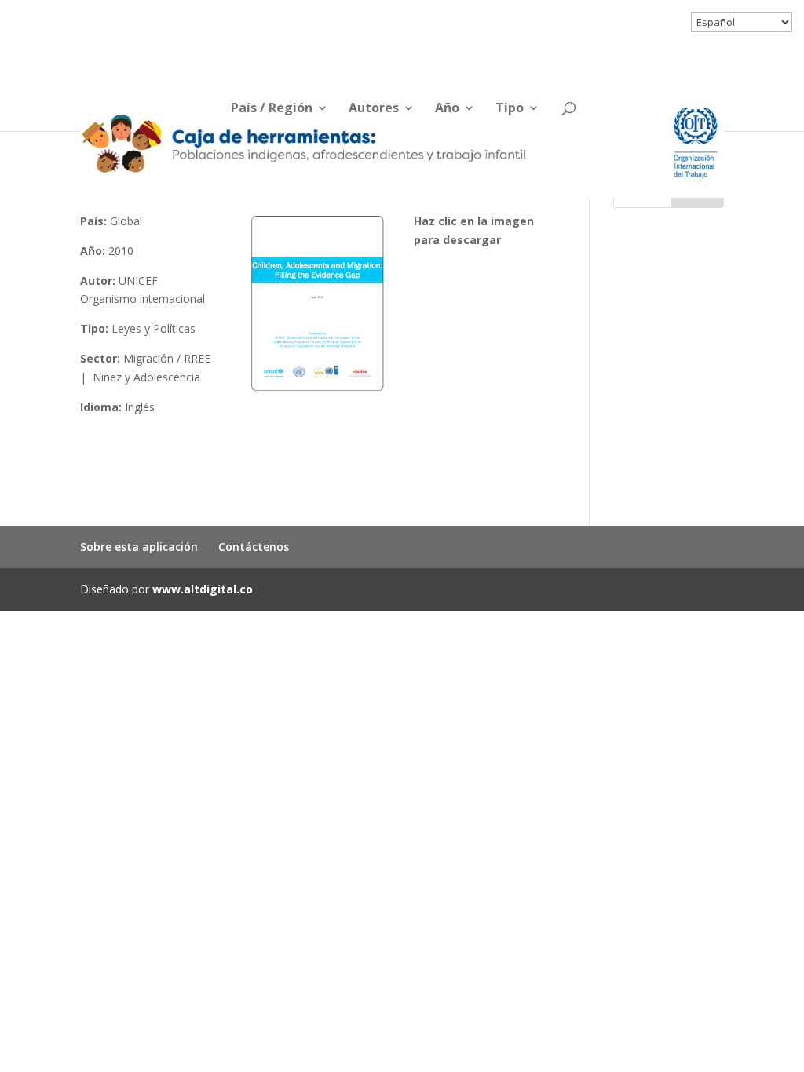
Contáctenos (253, 546)
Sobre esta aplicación (139, 546)
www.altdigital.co (202, 589)
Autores (374, 109)
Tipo (509, 109)
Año (447, 109)
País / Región (271, 109)
